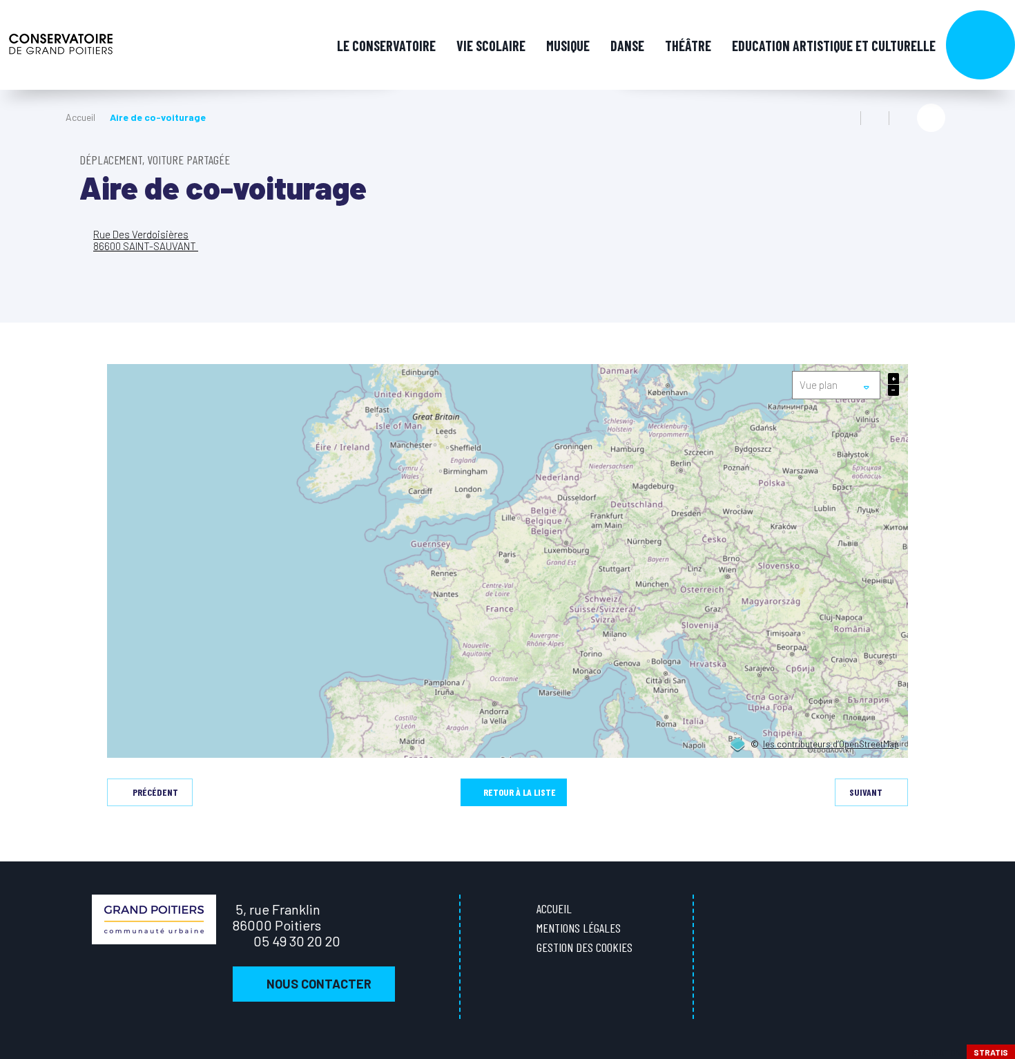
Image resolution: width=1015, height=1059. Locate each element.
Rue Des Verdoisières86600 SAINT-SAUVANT (145, 240)
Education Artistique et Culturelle (834, 45)
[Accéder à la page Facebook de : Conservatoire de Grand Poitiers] (994, 408)
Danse (627, 45)
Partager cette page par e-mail (903, 118)
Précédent (155, 792)
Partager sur (931, 118)
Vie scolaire (490, 45)
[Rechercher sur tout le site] (980, 44)
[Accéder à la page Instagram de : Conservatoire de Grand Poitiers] (994, 437)
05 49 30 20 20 (296, 941)
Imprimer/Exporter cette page (846, 118)
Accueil (80, 117)
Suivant (865, 792)
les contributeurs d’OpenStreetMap (831, 744)
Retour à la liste (519, 792)
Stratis (991, 1052)
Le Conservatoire (386, 45)
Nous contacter (319, 983)
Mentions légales (578, 927)
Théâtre (688, 45)
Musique (568, 45)
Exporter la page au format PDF (875, 118)
